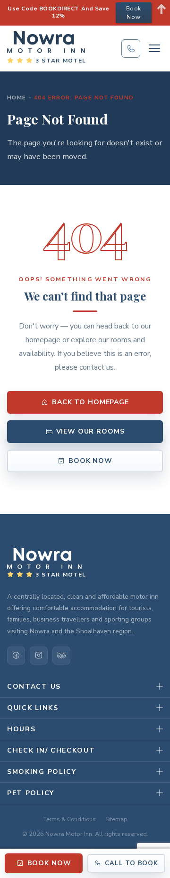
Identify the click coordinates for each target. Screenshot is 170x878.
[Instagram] (39, 656)
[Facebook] (16, 656)
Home (16, 97)
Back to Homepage (90, 402)
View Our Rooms (90, 431)
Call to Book (131, 863)
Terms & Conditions (69, 819)
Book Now (90, 460)
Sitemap (116, 819)
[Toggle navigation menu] (154, 48)
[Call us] (130, 48)
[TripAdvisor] (61, 656)
